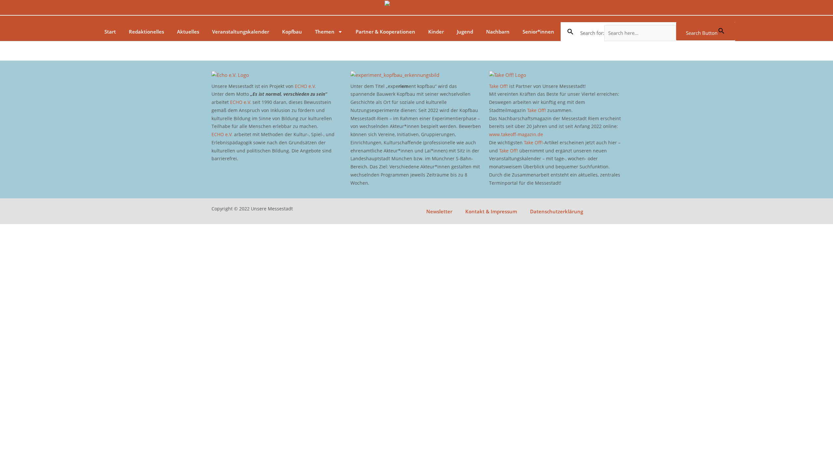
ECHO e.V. (305, 86)
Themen (325, 31)
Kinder (436, 31)
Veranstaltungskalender (240, 31)
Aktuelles (188, 31)
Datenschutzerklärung (556, 211)
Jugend (465, 31)
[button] (570, 31)
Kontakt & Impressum (491, 211)
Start (110, 31)
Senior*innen (538, 31)
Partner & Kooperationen (385, 31)
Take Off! (498, 86)
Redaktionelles (146, 31)
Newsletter (439, 211)
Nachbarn (498, 31)
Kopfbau (292, 31)
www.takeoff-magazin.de (516, 134)
